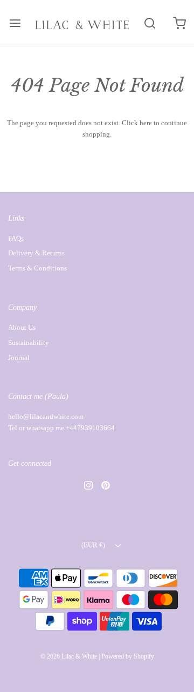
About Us (22, 327)
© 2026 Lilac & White (68, 656)
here (146, 123)
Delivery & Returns (36, 253)
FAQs (16, 238)
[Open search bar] (149, 23)
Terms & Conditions (37, 268)
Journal (19, 358)
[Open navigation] (15, 23)
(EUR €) (94, 545)
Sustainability (28, 342)
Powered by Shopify (127, 656)
